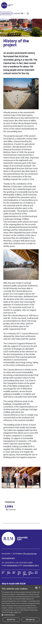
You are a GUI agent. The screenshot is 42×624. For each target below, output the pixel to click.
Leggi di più (17, 612)
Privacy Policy (33, 610)
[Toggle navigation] (28, 13)
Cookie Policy (23, 610)
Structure (12, 509)
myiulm (17, 13)
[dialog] (21, 604)
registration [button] (5, 13)
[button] (21, 615)
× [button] (39, 587)
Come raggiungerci (8, 558)
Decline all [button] (30, 619)
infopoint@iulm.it (13, 565)
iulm (3, 572)
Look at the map (31, 554)
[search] (13, 13)
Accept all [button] (11, 619)
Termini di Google (7, 612)
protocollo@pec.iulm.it (31, 565)
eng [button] (22, 13)
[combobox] (36, 588)
